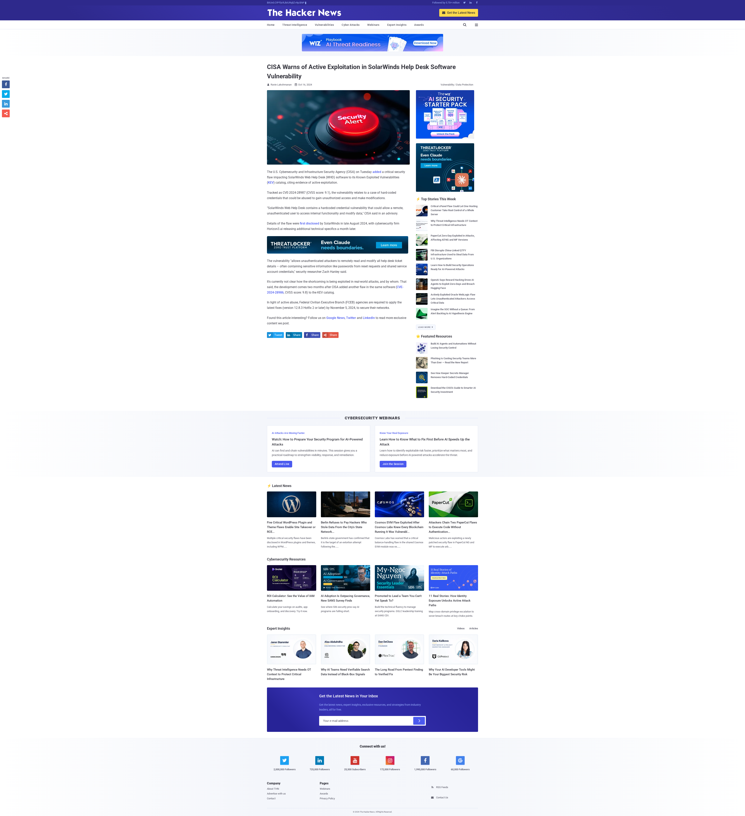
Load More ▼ (425, 327)
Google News (335, 318)
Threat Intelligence (294, 24)
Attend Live (282, 463)
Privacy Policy (327, 798)
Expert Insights (397, 24)
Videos (461, 628)
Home (271, 24)
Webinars (373, 24)
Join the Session (393, 463)
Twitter (351, 318)
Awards (419, 24)
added (376, 172)
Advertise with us (276, 793)
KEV (271, 182)
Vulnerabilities (324, 24)
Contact (271, 798)
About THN (273, 788)
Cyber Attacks (351, 24)
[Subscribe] (419, 721)
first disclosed (309, 223)
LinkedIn (369, 318)
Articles (473, 628)
